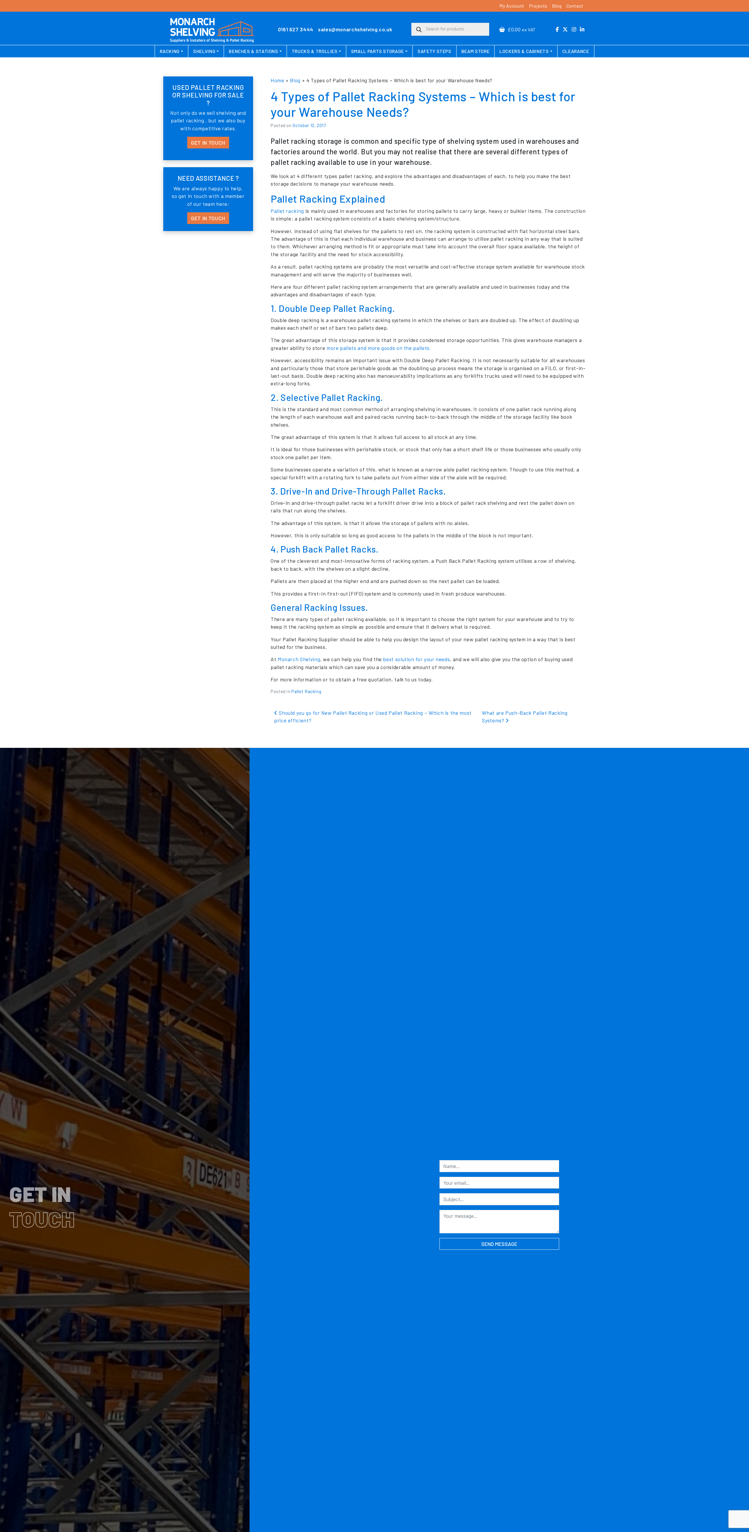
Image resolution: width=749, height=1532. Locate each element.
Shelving (204, 51)
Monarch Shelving (299, 659)
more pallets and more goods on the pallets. (379, 348)
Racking (169, 51)
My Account (511, 5)
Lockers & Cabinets (524, 51)
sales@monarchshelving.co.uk (355, 29)
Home (277, 80)
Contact (574, 5)
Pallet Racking (306, 691)
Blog (557, 5)
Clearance (575, 51)
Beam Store (475, 51)
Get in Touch (208, 142)
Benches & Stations (253, 51)
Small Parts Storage (377, 51)
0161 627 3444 (295, 29)
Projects (538, 5)
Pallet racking (287, 211)
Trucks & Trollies (315, 51)
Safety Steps (434, 51)
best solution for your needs (416, 659)
